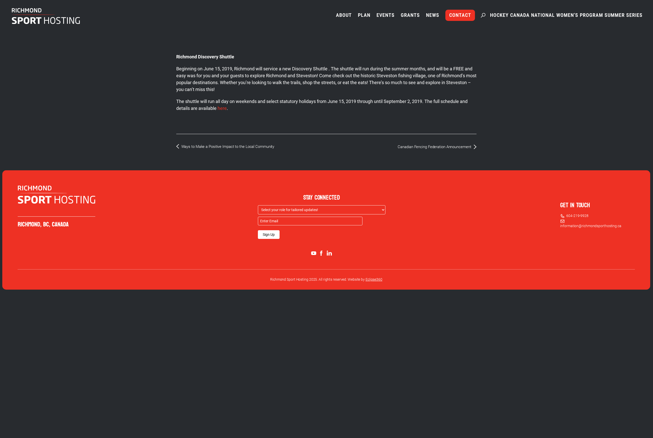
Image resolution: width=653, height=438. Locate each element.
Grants (410, 15)
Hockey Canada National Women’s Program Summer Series (566, 15)
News (432, 15)
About (344, 15)
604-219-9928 (576, 216)
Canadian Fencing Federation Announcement (434, 147)
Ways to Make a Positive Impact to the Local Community (227, 146)
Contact (460, 15)
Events (385, 15)
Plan (364, 15)
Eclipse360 (374, 279)
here (222, 108)
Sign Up (269, 235)
